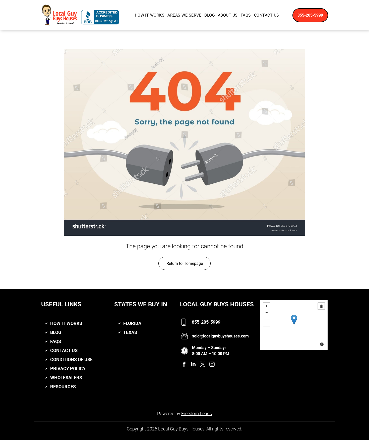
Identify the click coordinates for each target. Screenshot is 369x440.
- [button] (266, 312)
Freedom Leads (196, 413)
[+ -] (294, 325)
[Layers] (321, 306)
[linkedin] (193, 364)
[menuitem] (149, 15)
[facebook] (184, 364)
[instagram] (212, 364)
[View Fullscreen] (266, 322)
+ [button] (266, 306)
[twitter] (203, 364)
